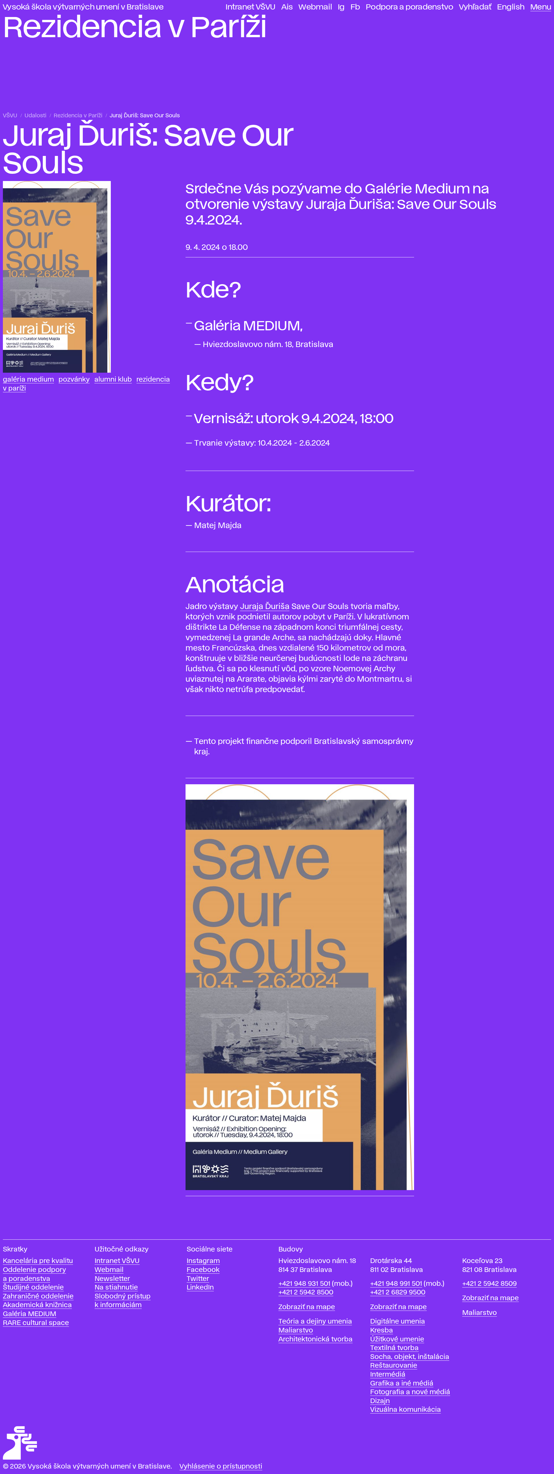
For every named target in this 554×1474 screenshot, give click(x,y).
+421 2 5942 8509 (489, 1284)
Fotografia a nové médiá (410, 1392)
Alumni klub (113, 380)
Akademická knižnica (37, 1305)
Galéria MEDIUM (29, 1314)
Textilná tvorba (394, 1348)
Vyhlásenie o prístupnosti (220, 1467)
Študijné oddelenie (33, 1288)
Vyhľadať (475, 7)
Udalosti (35, 115)
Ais (287, 7)
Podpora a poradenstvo (409, 7)
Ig (341, 7)
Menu (540, 7)
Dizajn (380, 1401)
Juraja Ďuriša (264, 606)
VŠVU (10, 115)
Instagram (203, 1261)
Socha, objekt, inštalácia (409, 1357)
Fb (355, 7)
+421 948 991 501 (396, 1284)
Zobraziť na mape (306, 1307)
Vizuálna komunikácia (405, 1410)
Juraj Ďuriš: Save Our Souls (145, 115)
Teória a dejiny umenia (315, 1322)
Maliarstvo (295, 1331)
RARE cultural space (36, 1323)
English (511, 7)
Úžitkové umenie (397, 1340)
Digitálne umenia (397, 1322)
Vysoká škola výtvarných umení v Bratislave (83, 7)
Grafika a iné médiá (401, 1384)
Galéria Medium (28, 380)
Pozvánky (74, 380)
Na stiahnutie (116, 1288)
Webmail (315, 7)
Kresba (381, 1331)
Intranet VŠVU (250, 7)
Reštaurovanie (393, 1366)
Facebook (203, 1270)
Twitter (198, 1279)
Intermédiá (387, 1375)
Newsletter (112, 1279)
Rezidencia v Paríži (78, 115)
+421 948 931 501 (304, 1284)
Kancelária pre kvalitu (38, 1261)
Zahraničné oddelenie (38, 1297)
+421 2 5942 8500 (305, 1293)
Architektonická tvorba (315, 1340)
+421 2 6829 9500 (397, 1293)
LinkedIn (200, 1288)
